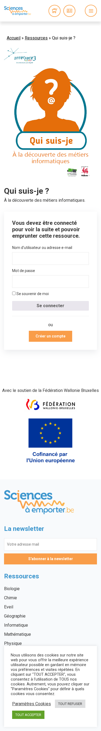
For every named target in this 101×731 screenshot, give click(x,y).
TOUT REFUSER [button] (70, 704)
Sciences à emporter (17, 11)
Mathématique (17, 634)
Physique (13, 643)
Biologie (12, 588)
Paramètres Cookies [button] (31, 703)
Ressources (36, 38)
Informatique (16, 625)
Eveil (8, 606)
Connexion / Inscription (69, 11)
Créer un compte (50, 336)
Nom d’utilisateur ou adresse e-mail (42, 247)
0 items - (54, 11)
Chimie (10, 597)
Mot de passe (23, 271)
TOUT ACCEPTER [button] (28, 715)
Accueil (13, 38)
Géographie (15, 616)
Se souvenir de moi (32, 294)
